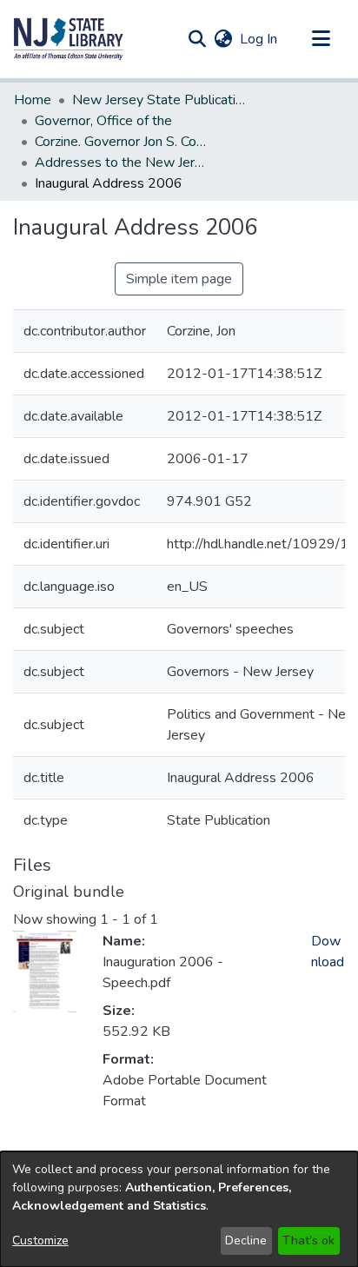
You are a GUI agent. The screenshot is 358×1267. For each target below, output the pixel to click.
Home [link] (32, 99)
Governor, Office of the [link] (103, 120)
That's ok (308, 1240)
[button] (68, 39)
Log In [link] (259, 39)
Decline (246, 1240)
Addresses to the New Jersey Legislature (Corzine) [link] (122, 162)
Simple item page (179, 279)
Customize (40, 1240)
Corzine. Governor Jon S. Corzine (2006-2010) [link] (122, 141)
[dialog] (179, 1209)
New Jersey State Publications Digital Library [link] (159, 99)
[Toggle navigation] (320, 39)
